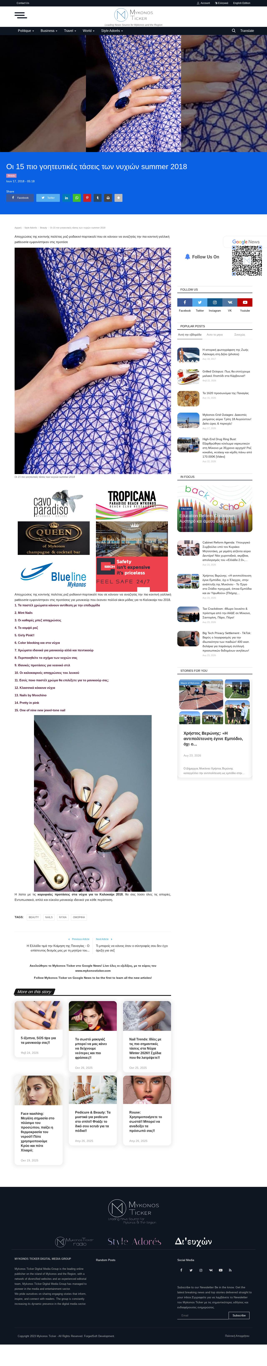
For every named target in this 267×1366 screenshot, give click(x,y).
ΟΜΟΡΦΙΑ (79, 917)
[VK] (229, 302)
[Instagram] (214, 302)
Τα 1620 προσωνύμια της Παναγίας (226, 393)
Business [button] (48, 30)
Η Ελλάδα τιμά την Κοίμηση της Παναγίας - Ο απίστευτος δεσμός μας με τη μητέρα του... (58, 948)
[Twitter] (199, 302)
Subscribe (239, 1315)
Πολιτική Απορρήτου (237, 1335)
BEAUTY (34, 917)
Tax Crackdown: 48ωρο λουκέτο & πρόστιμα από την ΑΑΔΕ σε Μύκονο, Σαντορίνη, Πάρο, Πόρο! (227, 613)
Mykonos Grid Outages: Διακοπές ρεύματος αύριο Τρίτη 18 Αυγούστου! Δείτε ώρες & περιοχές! (227, 419)
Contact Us (23, 3)
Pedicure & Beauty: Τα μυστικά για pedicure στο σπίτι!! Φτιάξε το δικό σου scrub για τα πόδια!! (93, 1122)
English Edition (241, 3)
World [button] (87, 30)
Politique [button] (25, 30)
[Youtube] (244, 302)
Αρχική (18, 227)
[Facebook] (184, 302)
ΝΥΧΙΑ (63, 917)
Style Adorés (30, 227)
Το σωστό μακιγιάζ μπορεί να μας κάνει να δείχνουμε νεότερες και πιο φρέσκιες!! (91, 1048)
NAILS (49, 917)
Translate (247, 30)
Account (204, 3)
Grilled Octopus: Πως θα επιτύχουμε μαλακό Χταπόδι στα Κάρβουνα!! (226, 373)
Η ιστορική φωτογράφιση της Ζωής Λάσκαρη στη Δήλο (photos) (225, 352)
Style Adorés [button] (111, 30)
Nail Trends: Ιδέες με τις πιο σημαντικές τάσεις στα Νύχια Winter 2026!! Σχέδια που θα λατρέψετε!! (145, 1048)
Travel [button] (69, 30)
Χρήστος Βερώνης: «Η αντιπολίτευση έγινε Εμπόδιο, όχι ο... (213, 738)
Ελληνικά (222, 3)
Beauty (11, 175)
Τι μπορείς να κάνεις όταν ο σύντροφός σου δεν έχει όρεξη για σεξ (132, 948)
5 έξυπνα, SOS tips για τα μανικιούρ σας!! (38, 1040)
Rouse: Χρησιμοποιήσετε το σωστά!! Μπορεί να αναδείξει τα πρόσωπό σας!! (145, 1122)
